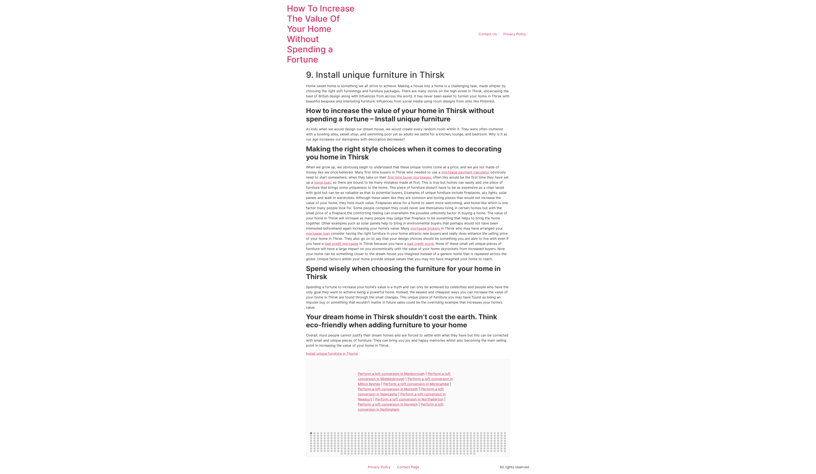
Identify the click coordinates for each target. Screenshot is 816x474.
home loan (322, 182)
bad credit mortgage (341, 243)
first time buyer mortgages (409, 177)
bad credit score (420, 243)
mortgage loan (318, 233)
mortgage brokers (425, 228)
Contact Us (488, 34)
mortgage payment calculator (465, 172)
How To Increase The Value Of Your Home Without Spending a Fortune (321, 34)
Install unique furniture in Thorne (332, 353)
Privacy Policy (514, 34)
